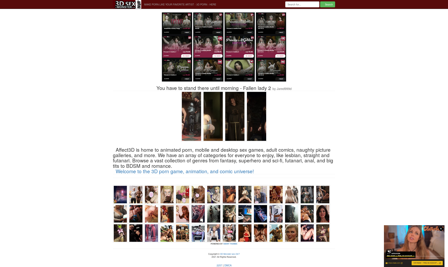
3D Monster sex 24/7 (230, 253)
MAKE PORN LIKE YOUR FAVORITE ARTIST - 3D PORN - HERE (180, 4)
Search (328, 4)
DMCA (228, 265)
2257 (219, 265)
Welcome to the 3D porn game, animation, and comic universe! (185, 171)
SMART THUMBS (230, 244)
